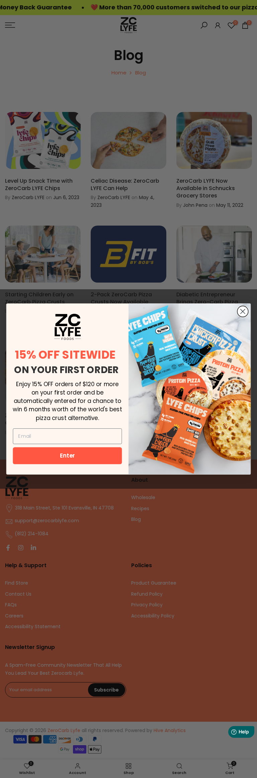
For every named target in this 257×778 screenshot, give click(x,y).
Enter (67, 455)
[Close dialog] (242, 311)
